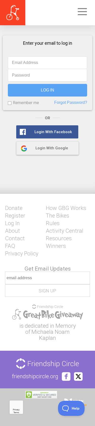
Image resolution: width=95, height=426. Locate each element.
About (12, 231)
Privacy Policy (21, 253)
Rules (53, 223)
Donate (14, 208)
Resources (59, 238)
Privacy (16, 410)
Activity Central (64, 231)
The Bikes (57, 216)
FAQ (10, 246)
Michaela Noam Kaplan (50, 335)
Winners (56, 246)
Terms (16, 412)
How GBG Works (66, 208)
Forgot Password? (70, 102)
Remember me (26, 102)
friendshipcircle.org (35, 376)
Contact (15, 238)
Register (15, 216)
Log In (12, 223)
